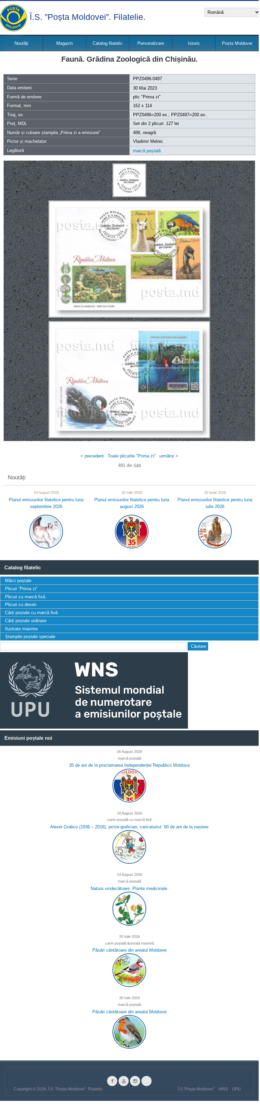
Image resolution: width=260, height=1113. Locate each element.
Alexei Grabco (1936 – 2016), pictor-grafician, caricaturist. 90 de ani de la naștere (129, 826)
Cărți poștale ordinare (25, 620)
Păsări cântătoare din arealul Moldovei (129, 950)
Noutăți (21, 43)
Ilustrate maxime (21, 628)
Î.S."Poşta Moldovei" (196, 1089)
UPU (236, 1089)
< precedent (92, 455)
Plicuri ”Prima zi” (21, 588)
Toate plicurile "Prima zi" (132, 455)
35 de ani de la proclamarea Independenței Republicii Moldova (129, 765)
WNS (223, 1089)
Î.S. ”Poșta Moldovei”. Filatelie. (87, 16)
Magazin (64, 43)
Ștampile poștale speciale (30, 636)
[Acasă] (13, 17)
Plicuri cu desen (20, 604)
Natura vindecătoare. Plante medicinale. (129, 888)
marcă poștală (147, 150)
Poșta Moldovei (237, 43)
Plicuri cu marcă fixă (25, 596)
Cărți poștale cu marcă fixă (31, 612)
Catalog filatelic (108, 43)
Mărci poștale (18, 580)
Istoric (194, 43)
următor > (168, 455)
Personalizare (150, 43)
